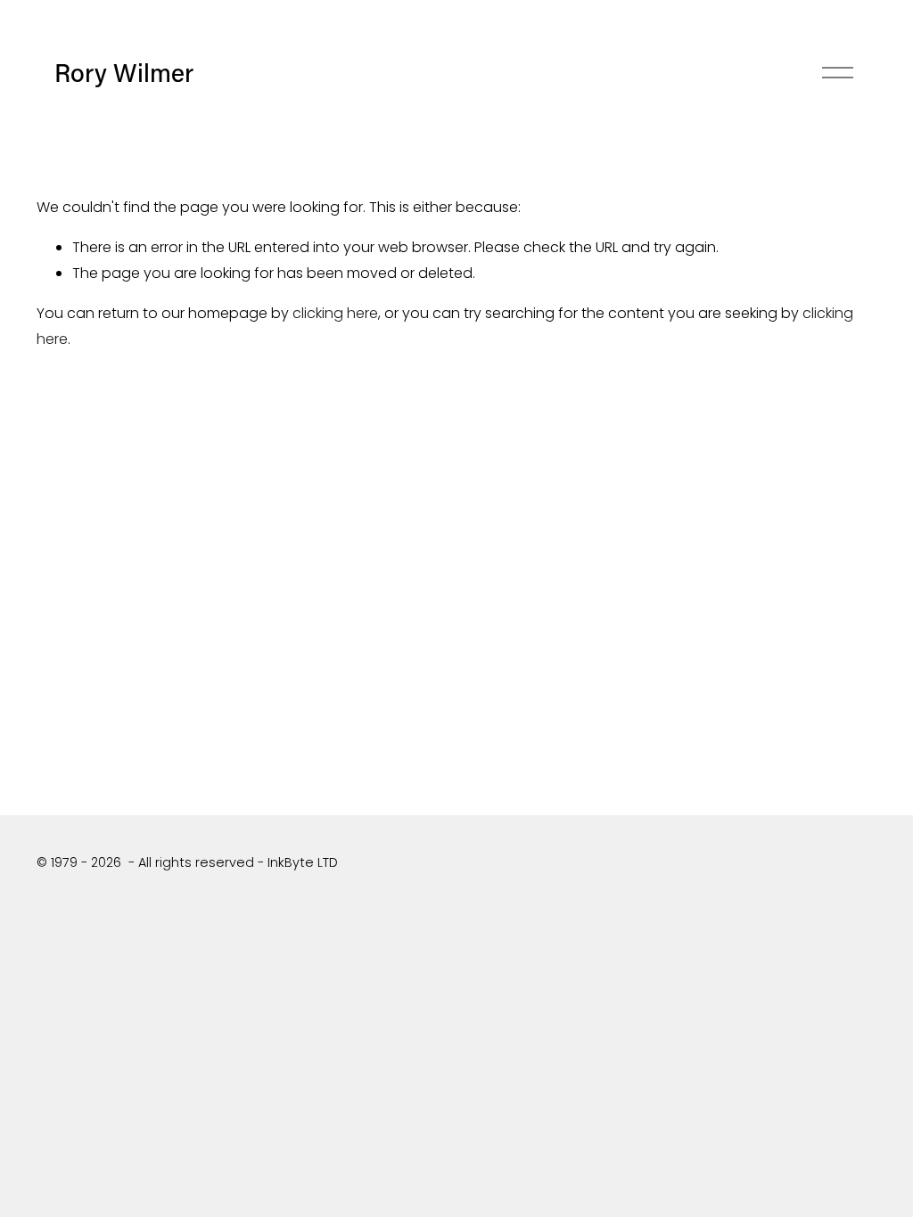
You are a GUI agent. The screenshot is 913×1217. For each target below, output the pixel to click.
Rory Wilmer (123, 71)
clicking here (335, 313)
